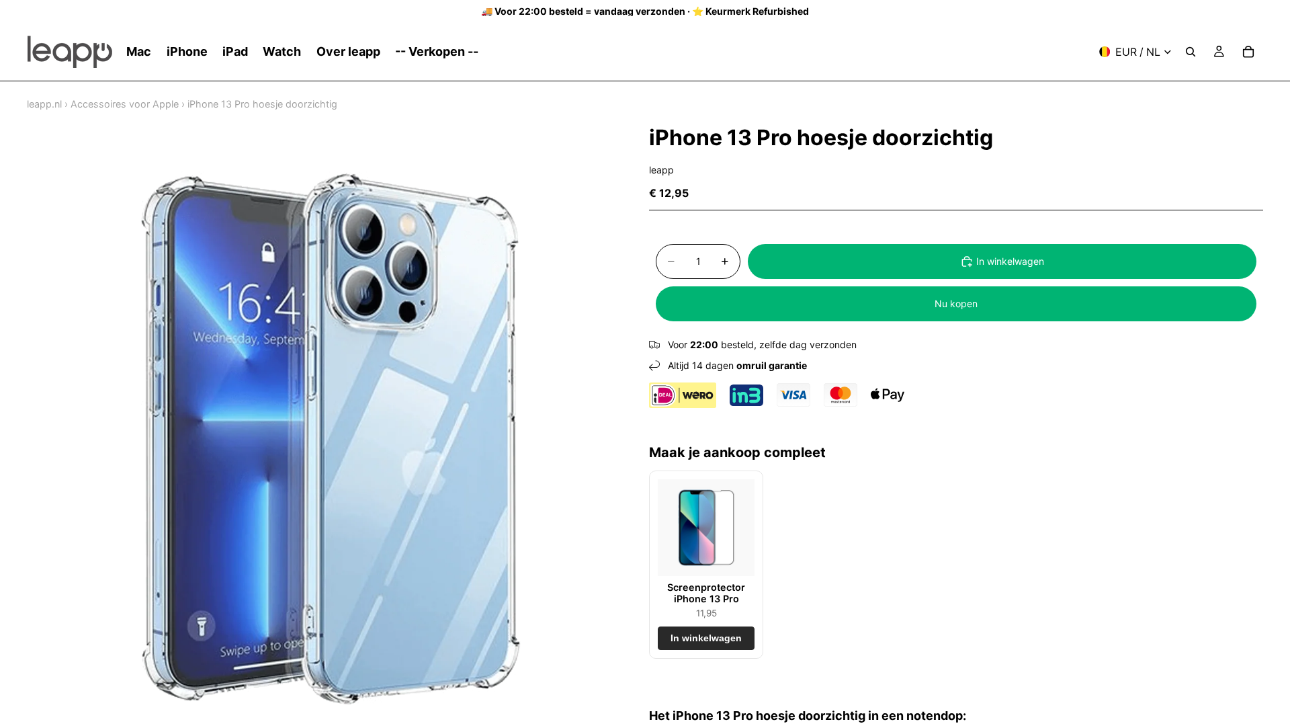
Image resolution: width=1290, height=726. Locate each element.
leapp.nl (44, 104)
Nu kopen (956, 303)
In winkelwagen (1010, 261)
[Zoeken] (1190, 52)
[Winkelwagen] (1248, 52)
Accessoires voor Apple (125, 104)
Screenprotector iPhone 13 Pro (706, 592)
